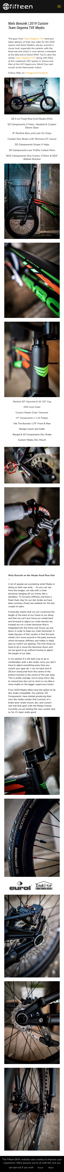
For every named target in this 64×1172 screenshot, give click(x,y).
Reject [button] (50, 1167)
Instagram (31, 72)
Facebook (43, 72)
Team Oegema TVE (25, 57)
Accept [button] (40, 1167)
